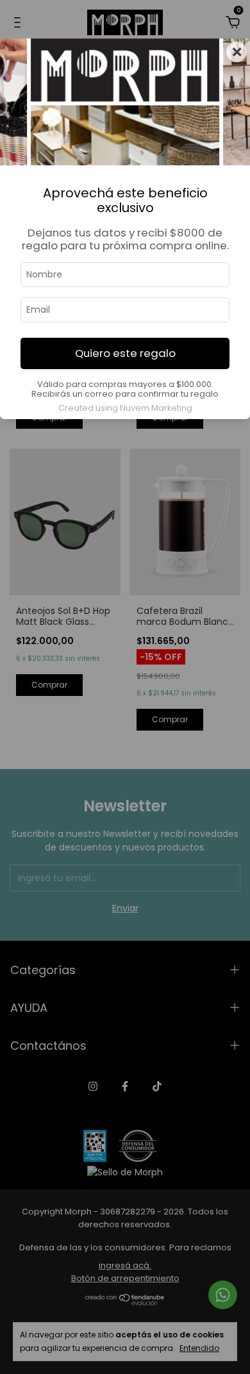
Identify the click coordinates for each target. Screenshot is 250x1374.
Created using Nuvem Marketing (125, 407)
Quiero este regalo (125, 353)
